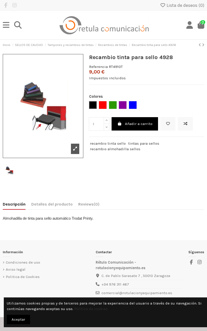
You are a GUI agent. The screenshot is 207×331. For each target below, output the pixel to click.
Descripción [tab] (14, 204)
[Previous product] (200, 45)
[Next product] (203, 45)
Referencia (98, 66)
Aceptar (18, 319)
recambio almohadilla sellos (115, 149)
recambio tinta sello (108, 143)
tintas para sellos (143, 143)
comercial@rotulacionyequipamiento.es (136, 293)
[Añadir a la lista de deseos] (167, 124)
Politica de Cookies (23, 276)
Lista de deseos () (185, 5)
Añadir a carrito (138, 123)
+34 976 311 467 (115, 284)
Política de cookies (91, 309)
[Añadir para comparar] (185, 124)
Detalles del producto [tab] (52, 204)
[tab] (88, 205)
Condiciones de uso (23, 262)
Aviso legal (15, 269)
